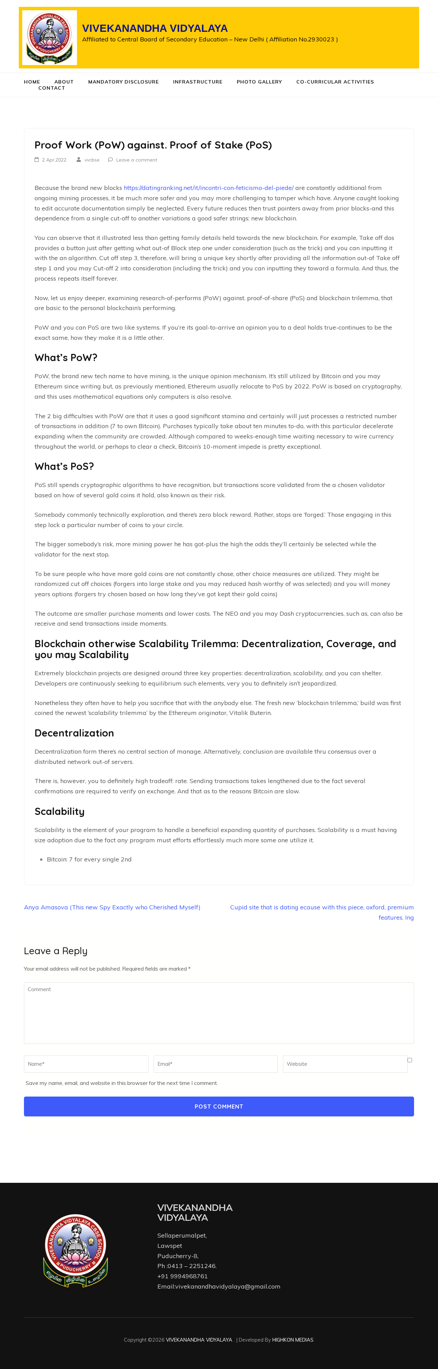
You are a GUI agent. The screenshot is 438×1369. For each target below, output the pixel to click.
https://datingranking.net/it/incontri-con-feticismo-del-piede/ (209, 188)
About (64, 82)
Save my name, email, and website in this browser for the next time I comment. (122, 1082)
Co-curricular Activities (335, 82)
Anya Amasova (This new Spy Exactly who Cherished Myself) (112, 907)
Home (32, 82)
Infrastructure (197, 82)
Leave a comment (136, 160)
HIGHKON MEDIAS (292, 1339)
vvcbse (92, 160)
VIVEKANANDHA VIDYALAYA (155, 28)
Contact (51, 88)
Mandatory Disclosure (123, 82)
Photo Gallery (259, 82)
